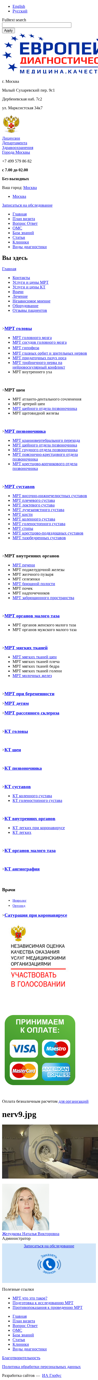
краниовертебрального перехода (46, 440)
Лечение (20, 296)
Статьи (19, 237)
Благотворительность (21, 1358)
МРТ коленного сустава (34, 519)
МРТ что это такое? (30, 1298)
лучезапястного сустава (38, 510)
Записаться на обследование (27, 205)
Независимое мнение (31, 301)
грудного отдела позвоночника (45, 450)
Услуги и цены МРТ (31, 282)
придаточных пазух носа (39, 358)
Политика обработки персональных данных (41, 1366)
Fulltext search (14, 20)
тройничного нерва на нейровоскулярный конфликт (39, 364)
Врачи (18, 291)
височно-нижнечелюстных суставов (50, 495)
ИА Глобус (51, 1375)
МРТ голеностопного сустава (39, 524)
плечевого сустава (34, 500)
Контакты (21, 277)
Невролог (19, 900)
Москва (30, 187)
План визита (24, 219)
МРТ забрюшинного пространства (43, 598)
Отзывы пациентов (30, 310)
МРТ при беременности (29, 693)
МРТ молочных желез (32, 675)
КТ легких (22, 832)
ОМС (17, 228)
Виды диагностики (30, 247)
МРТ (17, 657)
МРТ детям (16, 703)
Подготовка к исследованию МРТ (43, 1303)
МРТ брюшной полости (34, 583)
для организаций (74, 1101)
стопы (23, 528)
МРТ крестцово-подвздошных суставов (48, 533)
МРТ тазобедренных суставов (39, 538)
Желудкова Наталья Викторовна (30, 1234)
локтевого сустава (34, 505)
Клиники (21, 242)
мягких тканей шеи (39, 657)
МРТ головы (18, 328)
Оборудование (25, 305)
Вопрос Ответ (25, 223)
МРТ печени (24, 565)
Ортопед (19, 906)
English (19, 6)
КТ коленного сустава (32, 796)
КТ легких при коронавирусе (39, 828)
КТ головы (16, 731)
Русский (20, 11)
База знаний (23, 233)
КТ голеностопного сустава (37, 800)
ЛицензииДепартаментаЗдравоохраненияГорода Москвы (17, 145)
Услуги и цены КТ (29, 287)
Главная (20, 214)
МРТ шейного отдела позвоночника (45, 445)
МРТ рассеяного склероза (31, 712)
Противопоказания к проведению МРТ (48, 1307)
